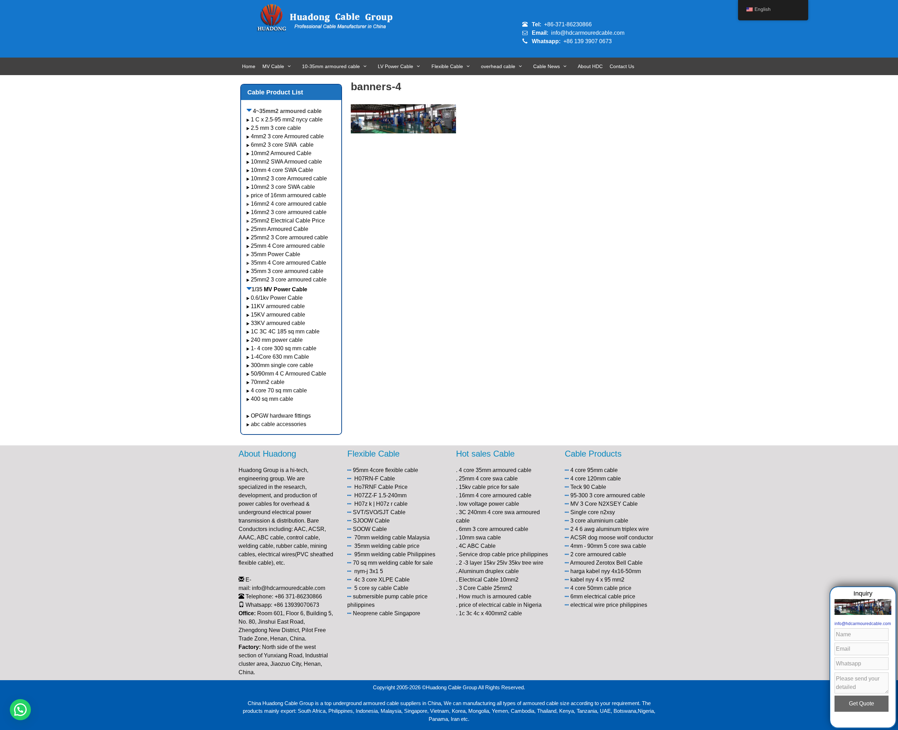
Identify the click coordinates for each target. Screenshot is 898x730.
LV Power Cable (395, 66)
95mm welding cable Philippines (394, 554)
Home (248, 66)
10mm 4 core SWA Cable (282, 170)
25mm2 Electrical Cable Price (288, 221)
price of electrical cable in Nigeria (500, 605)
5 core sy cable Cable (381, 588)
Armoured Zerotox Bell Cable (606, 563)
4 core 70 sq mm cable (279, 390)
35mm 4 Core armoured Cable (288, 263)
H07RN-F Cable (374, 479)
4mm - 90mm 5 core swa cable (608, 546)
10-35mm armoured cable (331, 66)
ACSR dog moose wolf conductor (611, 537)
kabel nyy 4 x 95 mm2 (597, 580)
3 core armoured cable (617, 495)
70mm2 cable (267, 382)
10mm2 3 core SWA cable (283, 187)
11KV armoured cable (278, 306)
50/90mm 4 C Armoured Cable (288, 374)
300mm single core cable (282, 365)
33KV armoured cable (278, 323)
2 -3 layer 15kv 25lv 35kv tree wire (501, 563)
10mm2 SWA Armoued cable (286, 162)
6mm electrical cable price (602, 596)
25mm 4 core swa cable (488, 479)
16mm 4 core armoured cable (495, 495)
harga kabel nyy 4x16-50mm (605, 571)
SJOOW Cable (371, 521)
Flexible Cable (447, 66)
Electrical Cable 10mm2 (488, 580)
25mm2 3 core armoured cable (289, 280)
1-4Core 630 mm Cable (280, 357)
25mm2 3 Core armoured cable (289, 237)
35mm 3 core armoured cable (287, 271)
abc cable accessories (278, 424)
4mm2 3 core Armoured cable (287, 136)
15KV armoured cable (278, 315)
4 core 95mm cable (594, 470)
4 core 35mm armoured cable (495, 470)
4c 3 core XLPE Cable (382, 580)
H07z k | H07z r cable (381, 504)
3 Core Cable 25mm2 (485, 588)
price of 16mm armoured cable (288, 195)
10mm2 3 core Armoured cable (289, 178)
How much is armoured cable (495, 596)
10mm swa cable (480, 537)
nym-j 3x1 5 (368, 571)
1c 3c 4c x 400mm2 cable (490, 613)
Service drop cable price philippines (503, 554)
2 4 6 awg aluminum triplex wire (609, 529)
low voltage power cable (489, 504)
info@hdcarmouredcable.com (587, 33)
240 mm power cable (277, 340)
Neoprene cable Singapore (386, 613)
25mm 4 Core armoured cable (288, 246)
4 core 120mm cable (595, 479)
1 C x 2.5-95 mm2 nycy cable (287, 119)
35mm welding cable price (387, 546)
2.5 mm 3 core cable (276, 128)
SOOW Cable (370, 529)
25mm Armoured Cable (279, 229)
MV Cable (273, 66)
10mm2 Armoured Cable (281, 153)
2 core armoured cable (598, 554)
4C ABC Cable (477, 546)
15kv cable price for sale (489, 487)
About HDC (590, 66)
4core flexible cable (394, 470)
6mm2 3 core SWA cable (282, 145)
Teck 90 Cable (588, 487)
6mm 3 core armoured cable (493, 529)
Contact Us (622, 66)
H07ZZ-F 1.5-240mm (380, 495)
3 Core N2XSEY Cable (609, 504)
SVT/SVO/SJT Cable (379, 512)
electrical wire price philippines (608, 605)
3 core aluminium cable (599, 521)
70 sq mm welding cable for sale (393, 563)
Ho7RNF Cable (373, 487)
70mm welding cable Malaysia (392, 537)
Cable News (546, 66)
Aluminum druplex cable (488, 571)
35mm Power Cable (275, 254)
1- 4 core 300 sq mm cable (284, 348)
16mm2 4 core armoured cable (289, 204)
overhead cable (498, 66)
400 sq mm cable (272, 399)
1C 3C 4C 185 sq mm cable (285, 331)
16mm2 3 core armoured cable (289, 212)
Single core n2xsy (592, 512)
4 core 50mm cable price (600, 588)
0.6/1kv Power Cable (277, 298)
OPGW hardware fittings (281, 416)
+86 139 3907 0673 (587, 41)
